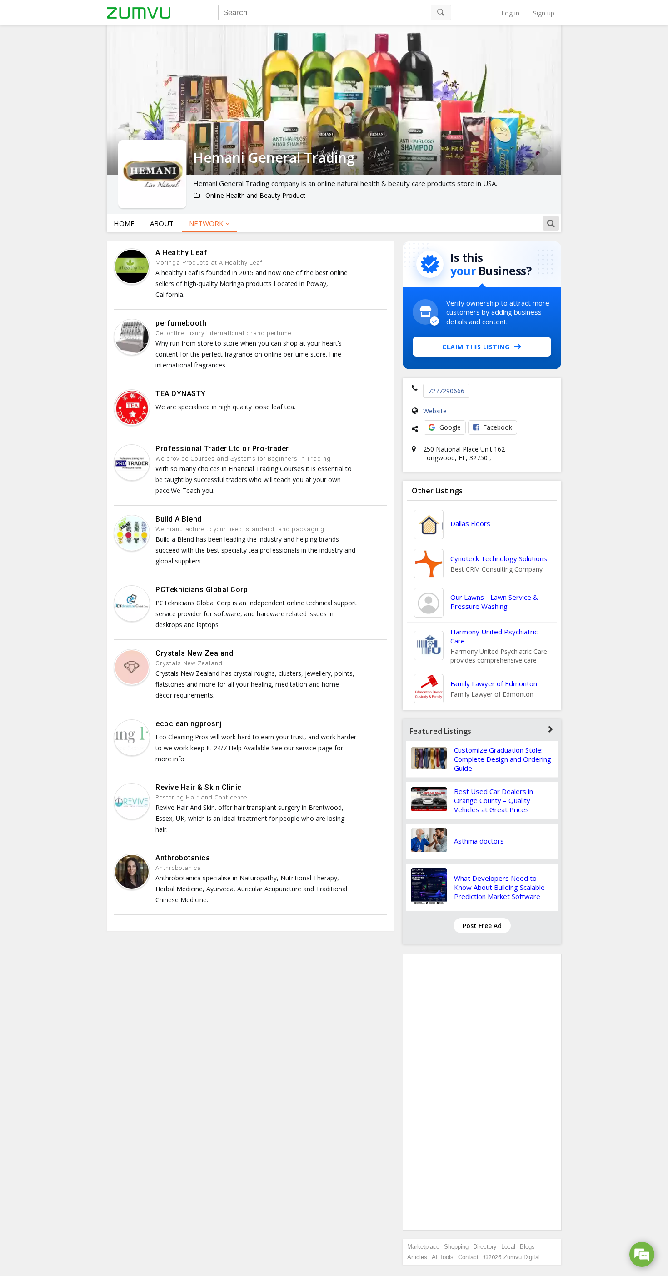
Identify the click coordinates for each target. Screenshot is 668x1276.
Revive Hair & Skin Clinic (198, 787)
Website (435, 411)
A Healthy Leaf (181, 252)
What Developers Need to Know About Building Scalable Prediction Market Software (499, 887)
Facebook (497, 427)
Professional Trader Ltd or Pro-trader (222, 448)
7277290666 (446, 391)
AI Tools (443, 1257)
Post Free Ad (482, 925)
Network (207, 223)
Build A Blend (178, 519)
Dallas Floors (470, 523)
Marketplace (423, 1247)
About (162, 223)
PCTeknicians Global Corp (201, 589)
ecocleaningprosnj (188, 723)
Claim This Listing (475, 346)
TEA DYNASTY (180, 393)
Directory (485, 1247)
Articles (417, 1257)
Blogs (527, 1247)
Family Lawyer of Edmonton (493, 683)
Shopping (456, 1247)
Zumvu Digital (521, 1257)
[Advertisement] (482, 1091)
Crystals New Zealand (194, 653)
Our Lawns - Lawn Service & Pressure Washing (494, 602)
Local (508, 1247)
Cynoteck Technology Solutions (498, 558)
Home (124, 223)
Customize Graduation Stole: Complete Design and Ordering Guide (502, 759)
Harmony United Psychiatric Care (494, 636)
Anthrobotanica (182, 858)
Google (450, 427)
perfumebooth (180, 323)
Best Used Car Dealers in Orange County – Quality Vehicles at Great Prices (493, 800)
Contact (468, 1257)
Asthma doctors (479, 840)
